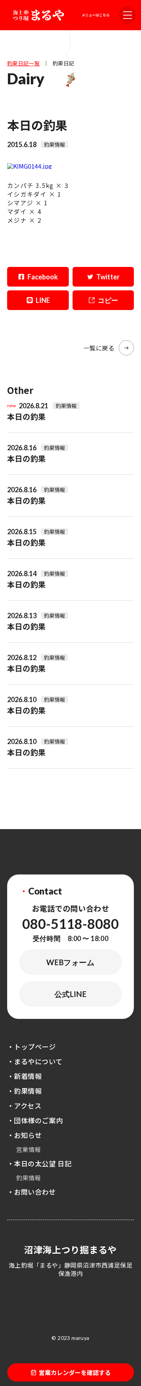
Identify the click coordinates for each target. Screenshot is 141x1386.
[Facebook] (38, 277)
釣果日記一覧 (23, 63)
